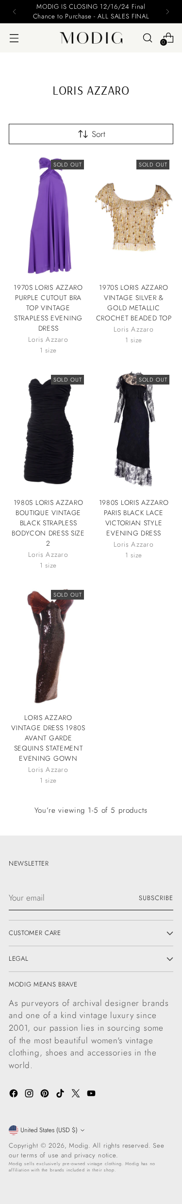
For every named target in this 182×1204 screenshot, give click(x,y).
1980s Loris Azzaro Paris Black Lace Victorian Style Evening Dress (134, 518)
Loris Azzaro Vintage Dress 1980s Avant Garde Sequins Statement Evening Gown (48, 738)
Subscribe (156, 898)
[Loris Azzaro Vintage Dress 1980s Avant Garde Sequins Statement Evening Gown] (48, 645)
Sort (98, 134)
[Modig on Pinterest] (45, 1095)
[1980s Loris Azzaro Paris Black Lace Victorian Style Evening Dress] (133, 430)
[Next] (167, 11)
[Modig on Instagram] (30, 1095)
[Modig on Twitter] (77, 1095)
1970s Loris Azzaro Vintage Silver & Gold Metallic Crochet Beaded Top (134, 303)
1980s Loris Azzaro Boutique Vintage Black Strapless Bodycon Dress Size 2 (48, 523)
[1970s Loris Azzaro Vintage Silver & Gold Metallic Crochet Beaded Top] (133, 215)
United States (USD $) (49, 1130)
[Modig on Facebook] (14, 1095)
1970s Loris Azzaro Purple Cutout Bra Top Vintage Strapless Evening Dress (48, 308)
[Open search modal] (147, 38)
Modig (78, 1145)
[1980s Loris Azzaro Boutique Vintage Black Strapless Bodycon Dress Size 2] (48, 430)
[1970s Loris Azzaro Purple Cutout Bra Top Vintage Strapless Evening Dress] (48, 215)
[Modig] (91, 38)
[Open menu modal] (14, 38)
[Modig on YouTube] (92, 1095)
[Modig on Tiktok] (61, 1095)
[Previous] (14, 11)
